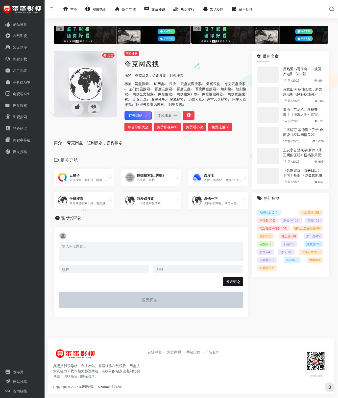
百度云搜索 (163, 89)
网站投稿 (193, 352)
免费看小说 (194, 127)
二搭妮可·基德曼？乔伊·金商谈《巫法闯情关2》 (303, 132)
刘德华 (291, 220)
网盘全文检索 (143, 94)
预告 (314, 220)
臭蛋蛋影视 (86, 387)
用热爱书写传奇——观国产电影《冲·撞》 (302, 71)
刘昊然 (313, 244)
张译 (291, 260)
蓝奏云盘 (139, 99)
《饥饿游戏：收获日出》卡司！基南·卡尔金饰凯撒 (302, 172)
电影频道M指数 (273, 228)
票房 (265, 236)
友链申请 (155, 352)
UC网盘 (158, 84)
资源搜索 (177, 99)
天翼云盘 (213, 84)
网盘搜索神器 (212, 94)
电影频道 (311, 212)
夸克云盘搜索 (235, 84)
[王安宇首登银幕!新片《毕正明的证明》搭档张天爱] (268, 156)
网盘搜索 (132, 53)
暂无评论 (71, 218)
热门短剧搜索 (139, 89)
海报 (286, 252)
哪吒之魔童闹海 (307, 228)
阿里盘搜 (175, 104)
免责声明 (174, 352)
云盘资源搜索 (191, 84)
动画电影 (269, 212)
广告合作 (212, 352)
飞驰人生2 (311, 252)
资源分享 (158, 99)
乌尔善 (267, 260)
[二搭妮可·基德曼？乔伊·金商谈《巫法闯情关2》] (268, 135)
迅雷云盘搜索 (217, 99)
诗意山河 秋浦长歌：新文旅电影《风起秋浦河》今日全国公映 (302, 92)
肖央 (265, 252)
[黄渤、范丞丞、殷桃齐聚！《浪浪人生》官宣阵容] (268, 115)
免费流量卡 (220, 127)
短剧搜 (226, 89)
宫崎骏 (267, 268)
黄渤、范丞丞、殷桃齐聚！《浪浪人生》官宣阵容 (302, 112)
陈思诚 (289, 236)
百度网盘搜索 (205, 89)
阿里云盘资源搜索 (150, 104)
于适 (288, 244)
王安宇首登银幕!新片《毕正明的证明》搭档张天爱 (302, 152)
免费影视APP (167, 127)
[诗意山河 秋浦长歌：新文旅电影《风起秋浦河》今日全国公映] (268, 95)
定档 (265, 244)
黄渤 (315, 260)
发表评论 (233, 282)
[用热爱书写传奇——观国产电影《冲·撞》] (268, 74)
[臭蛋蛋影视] (75, 356)
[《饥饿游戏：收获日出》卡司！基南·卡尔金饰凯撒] (268, 176)
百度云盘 (184, 89)
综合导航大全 (138, 127)
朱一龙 (313, 236)
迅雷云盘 (195, 99)
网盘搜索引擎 (187, 94)
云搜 (172, 84)
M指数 (267, 220)
